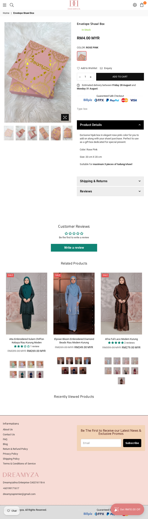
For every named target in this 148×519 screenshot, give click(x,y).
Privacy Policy (10, 453)
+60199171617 (11, 488)
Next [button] (67, 72)
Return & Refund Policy (15, 448)
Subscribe (132, 443)
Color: (87, 47)
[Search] (11, 5)
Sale (10, 275)
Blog (5, 444)
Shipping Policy (11, 458)
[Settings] (135, 5)
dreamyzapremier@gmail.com (19, 494)
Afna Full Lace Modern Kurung (121, 339)
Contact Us (9, 434)
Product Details (91, 125)
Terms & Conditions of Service (19, 463)
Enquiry (107, 68)
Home (6, 13)
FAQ (5, 439)
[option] (37, 72)
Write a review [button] (74, 247)
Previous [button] (7, 72)
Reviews (86, 191)
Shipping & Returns (94, 181)
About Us (8, 429)
